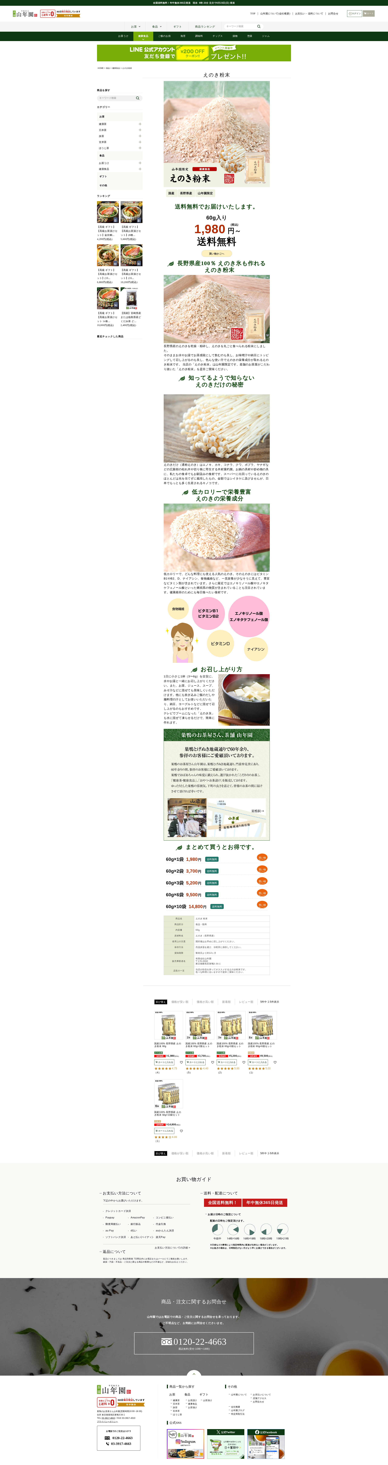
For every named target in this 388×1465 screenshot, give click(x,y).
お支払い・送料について (309, 13)
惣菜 (250, 36)
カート (370, 13)
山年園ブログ (238, 1410)
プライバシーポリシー (107, 1421)
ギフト (177, 26)
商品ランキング (205, 26)
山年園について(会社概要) (275, 13)
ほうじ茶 (177, 1414)
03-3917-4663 (108, 1418)
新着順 (226, 1001)
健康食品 (143, 36)
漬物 (235, 36)
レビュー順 (246, 1001)
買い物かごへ (216, 253)
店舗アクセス (259, 1398)
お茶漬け (192, 1407)
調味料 (199, 36)
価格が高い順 (205, 1001)
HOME (101, 68)
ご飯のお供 (164, 36)
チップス (218, 36)
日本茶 (176, 1404)
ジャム (266, 36)
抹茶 (175, 1407)
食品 (155, 26)
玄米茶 (176, 1411)
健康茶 (176, 1400)
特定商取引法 (238, 1414)
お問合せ (333, 13)
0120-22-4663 (122, 1438)
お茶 (134, 26)
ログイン (356, 13)
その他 (103, 185)
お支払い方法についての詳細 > (172, 1247)
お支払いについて (262, 1394)
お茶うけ (123, 36)
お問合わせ (258, 1401)
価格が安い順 (180, 1001)
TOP (252, 13)
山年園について (239, 1394)
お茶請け (192, 1400)
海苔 (183, 36)
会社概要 (235, 1407)
